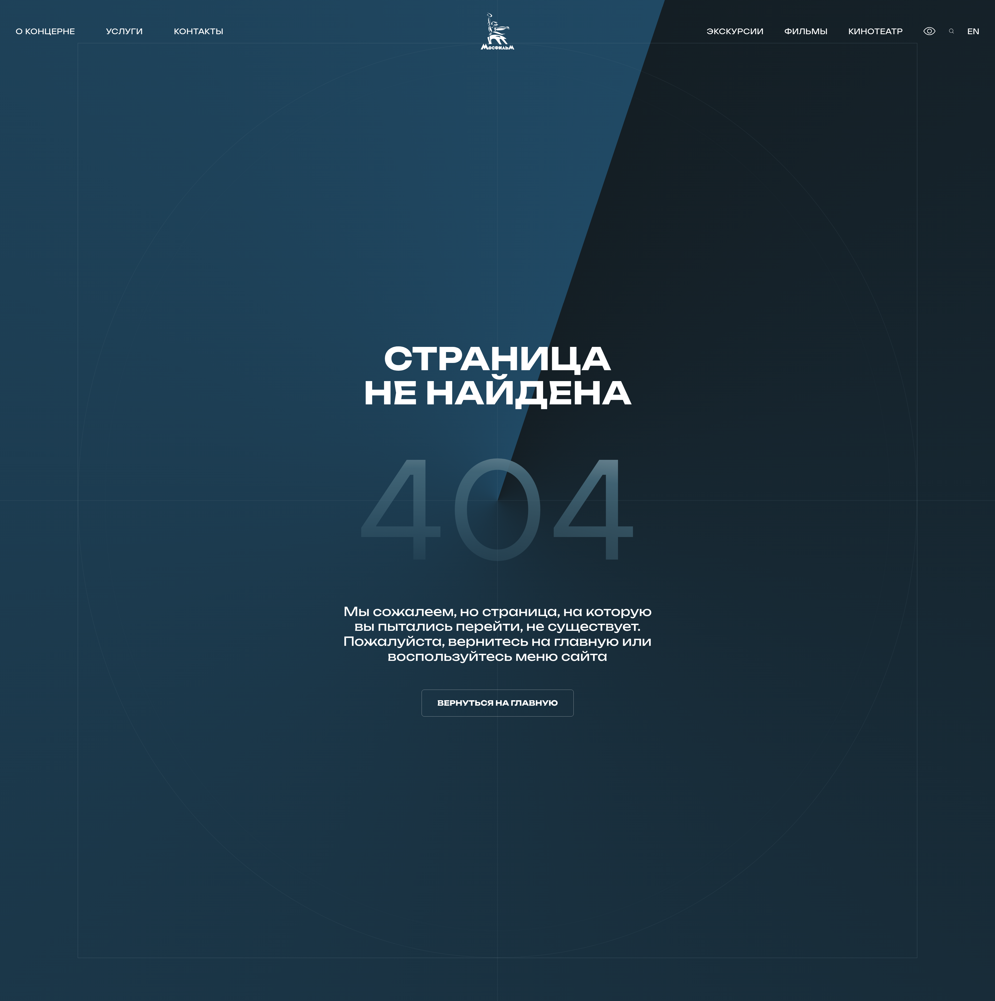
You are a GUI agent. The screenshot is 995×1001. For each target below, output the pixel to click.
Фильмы (806, 31)
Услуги (124, 31)
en (973, 31)
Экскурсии (735, 31)
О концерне (45, 31)
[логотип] (497, 31)
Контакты (198, 31)
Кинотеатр (875, 31)
